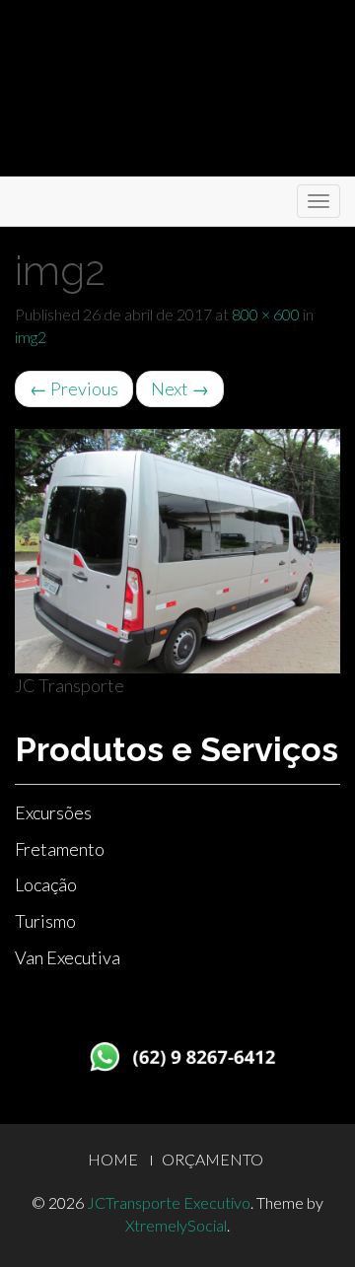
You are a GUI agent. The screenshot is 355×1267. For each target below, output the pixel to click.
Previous (74, 388)
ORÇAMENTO (212, 1159)
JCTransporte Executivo (168, 1202)
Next (180, 388)
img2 (30, 336)
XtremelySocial (176, 1225)
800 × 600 (266, 314)
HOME (113, 1159)
